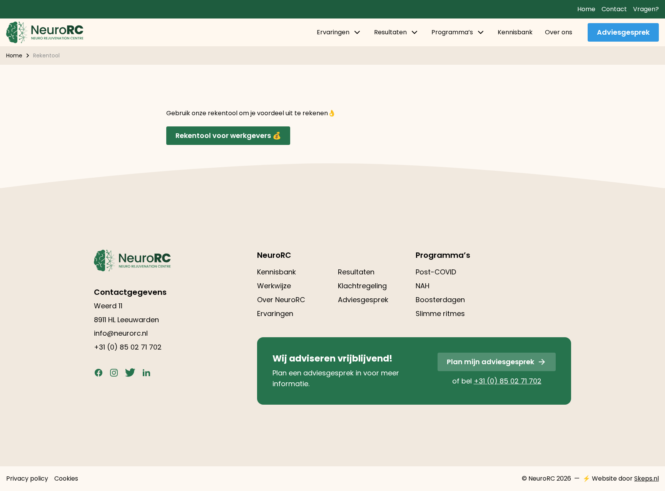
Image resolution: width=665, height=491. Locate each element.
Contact (614, 9)
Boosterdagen (440, 299)
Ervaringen (333, 32)
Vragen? (646, 9)
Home (586, 9)
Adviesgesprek (623, 32)
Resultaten (390, 32)
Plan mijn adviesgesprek (490, 362)
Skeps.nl (646, 478)
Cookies (66, 478)
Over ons (558, 32)
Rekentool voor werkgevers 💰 (228, 135)
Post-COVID (436, 272)
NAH (422, 286)
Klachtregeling (362, 286)
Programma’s (452, 32)
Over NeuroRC (281, 299)
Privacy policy (27, 478)
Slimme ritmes (440, 313)
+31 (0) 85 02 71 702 (128, 347)
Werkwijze (274, 286)
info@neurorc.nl (121, 333)
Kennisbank (515, 32)
